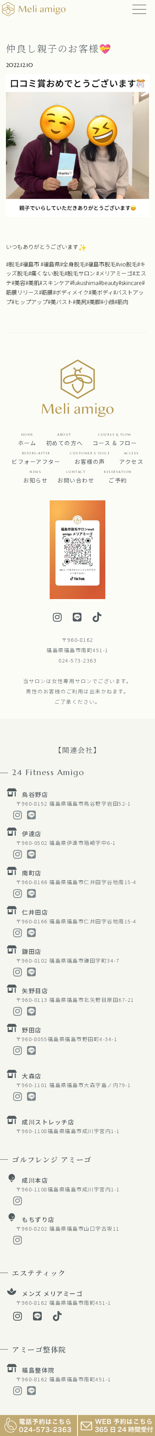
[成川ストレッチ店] (12, 1120)
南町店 (32, 873)
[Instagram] (58, 617)
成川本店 (35, 1180)
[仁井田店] (12, 910)
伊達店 (32, 833)
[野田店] (12, 1028)
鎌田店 (32, 951)
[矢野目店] (12, 989)
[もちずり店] (12, 1218)
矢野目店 (35, 990)
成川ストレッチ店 (48, 1122)
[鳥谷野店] (12, 793)
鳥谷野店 (35, 794)
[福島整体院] (12, 1368)
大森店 (32, 1076)
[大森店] (12, 1074)
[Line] (77, 617)
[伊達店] (12, 832)
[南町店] (12, 871)
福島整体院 (38, 1370)
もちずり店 (38, 1219)
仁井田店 (35, 912)
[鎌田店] (12, 950)
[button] (115, 438)
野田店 (32, 1030)
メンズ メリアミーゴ (52, 1293)
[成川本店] (12, 1178)
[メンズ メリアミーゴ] (12, 1292)
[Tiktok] (97, 617)
